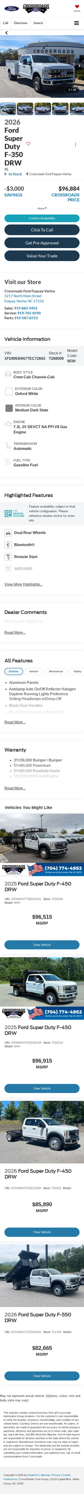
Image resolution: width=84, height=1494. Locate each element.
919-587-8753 (26, 318)
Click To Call (42, 229)
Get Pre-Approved (42, 242)
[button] (5, 23)
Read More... (15, 633)
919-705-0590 (29, 313)
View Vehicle (42, 945)
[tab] (13, 671)
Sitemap (45, 1475)
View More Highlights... (23, 584)
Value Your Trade (42, 255)
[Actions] (75, 145)
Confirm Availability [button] (42, 218)
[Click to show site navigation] (76, 23)
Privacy (56, 1475)
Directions (21, 23)
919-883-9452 (26, 308)
